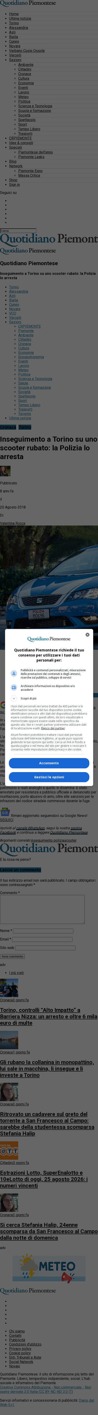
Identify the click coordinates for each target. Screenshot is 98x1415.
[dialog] (49, 707)
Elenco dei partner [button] (53, 728)
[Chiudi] (87, 634)
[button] (49, 698)
